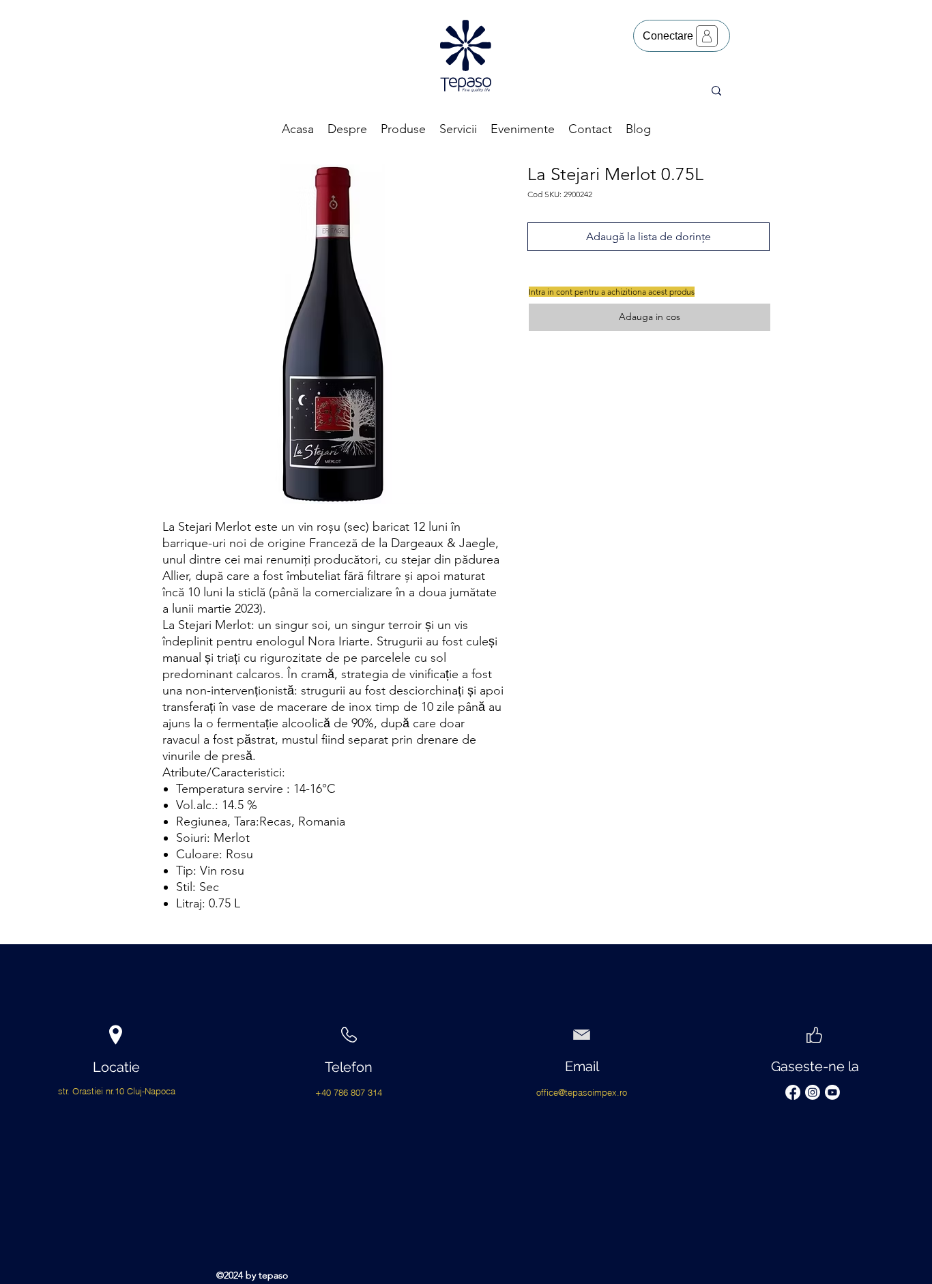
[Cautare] (716, 91)
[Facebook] (792, 1092)
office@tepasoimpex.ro (581, 1092)
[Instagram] (812, 1092)
